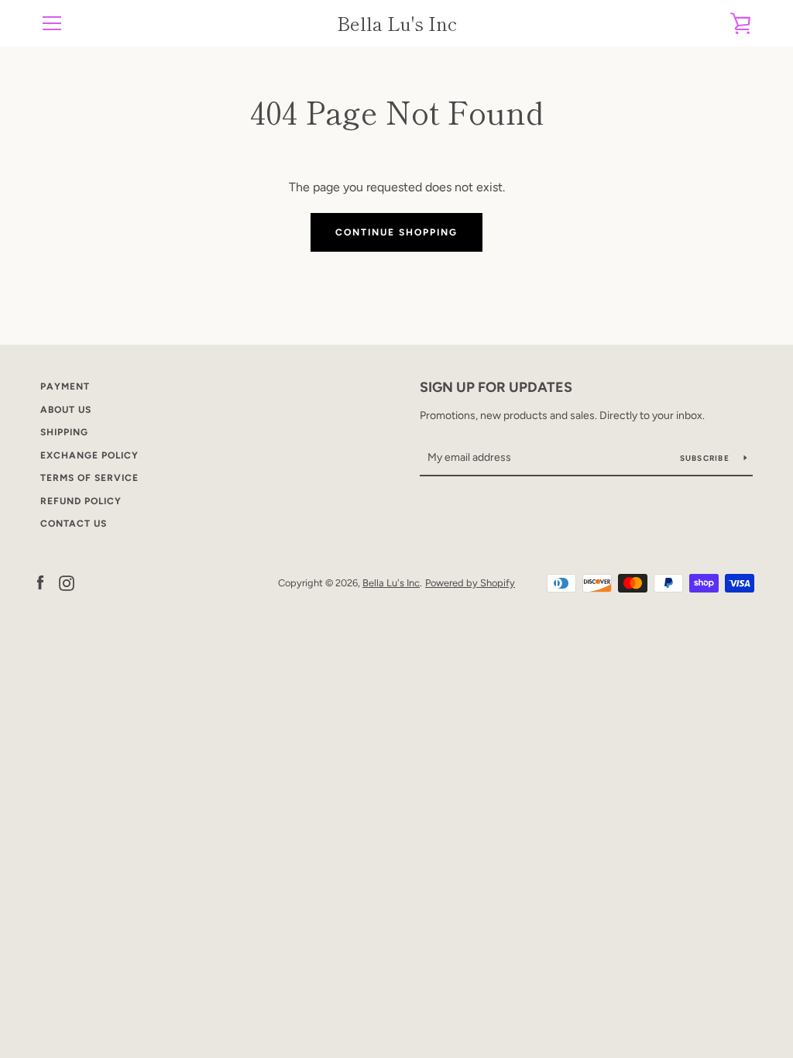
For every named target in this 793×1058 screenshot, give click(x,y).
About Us (65, 409)
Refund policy (81, 501)
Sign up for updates (496, 387)
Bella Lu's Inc (397, 23)
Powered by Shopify (470, 583)
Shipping (64, 432)
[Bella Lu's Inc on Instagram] (66, 582)
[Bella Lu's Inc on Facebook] (40, 582)
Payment (65, 386)
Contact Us (73, 523)
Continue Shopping (396, 232)
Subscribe (706, 458)
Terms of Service (89, 477)
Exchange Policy (89, 455)
